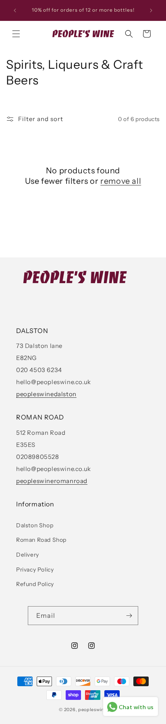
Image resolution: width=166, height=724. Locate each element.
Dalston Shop (34, 525)
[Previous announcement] (15, 10)
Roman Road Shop (41, 539)
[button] (16, 34)
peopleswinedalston (46, 394)
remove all (120, 181)
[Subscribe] (129, 615)
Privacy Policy (35, 569)
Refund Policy (35, 584)
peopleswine (92, 709)
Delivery (27, 554)
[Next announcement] (151, 10)
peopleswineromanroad (51, 481)
